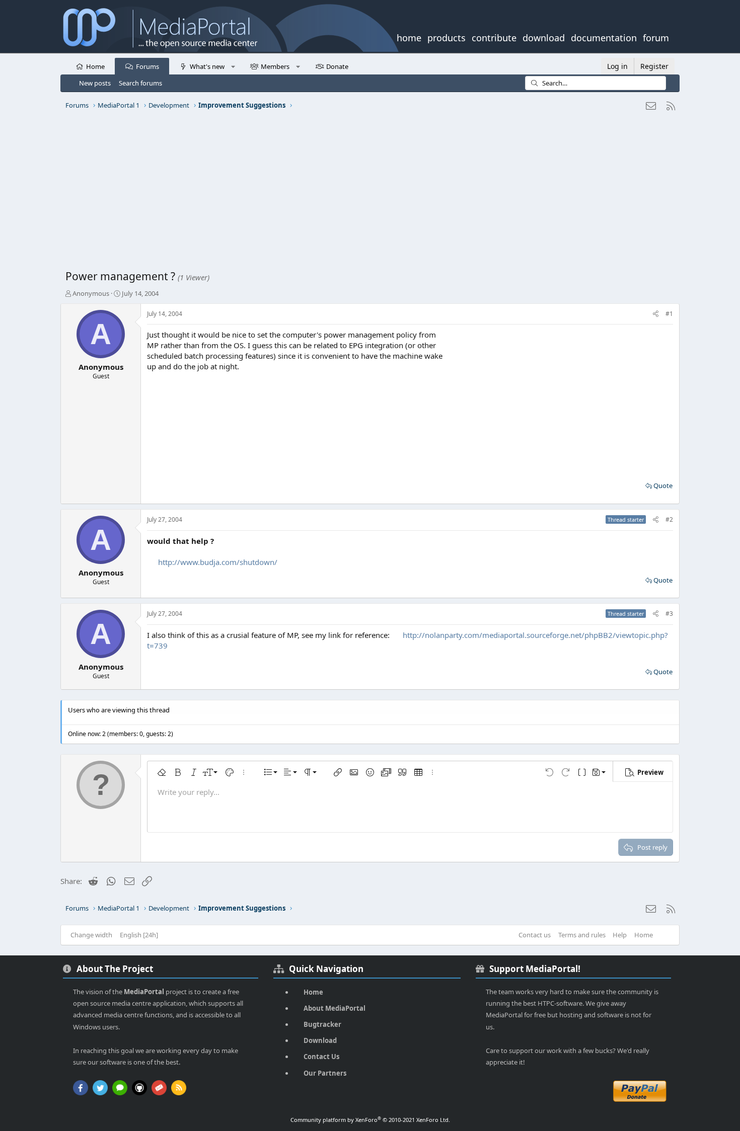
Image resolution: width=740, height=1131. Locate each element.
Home (95, 66)
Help (620, 934)
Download (320, 1040)
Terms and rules (582, 934)
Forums (147, 66)
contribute (494, 37)
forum (656, 37)
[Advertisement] (367, 193)
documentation (604, 37)
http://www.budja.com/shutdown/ (217, 562)
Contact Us (321, 1056)
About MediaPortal (334, 1008)
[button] (233, 66)
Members (275, 66)
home (409, 37)
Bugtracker (322, 1024)
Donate (337, 66)
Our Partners (325, 1073)
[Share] (655, 314)
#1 (669, 313)
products (446, 37)
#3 (669, 613)
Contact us (535, 934)
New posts (95, 83)
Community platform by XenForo (370, 1119)
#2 (669, 519)
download (544, 37)
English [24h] (139, 934)
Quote (663, 485)
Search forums (140, 83)
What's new (207, 66)
